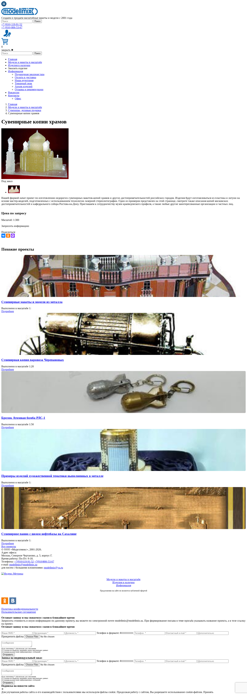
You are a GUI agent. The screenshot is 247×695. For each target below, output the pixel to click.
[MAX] (13, 236)
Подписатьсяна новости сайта (123, 594)
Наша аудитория (24, 80)
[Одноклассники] (8, 236)
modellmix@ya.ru (53, 567)
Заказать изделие (17, 68)
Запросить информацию (15, 226)
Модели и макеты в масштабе (25, 62)
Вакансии (13, 92)
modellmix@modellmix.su (23, 564)
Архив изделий (23, 86)
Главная (12, 59)
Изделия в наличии (19, 65)
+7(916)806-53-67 (44, 561)
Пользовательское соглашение (18, 612)
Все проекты (8, 546)
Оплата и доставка (25, 77)
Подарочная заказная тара (29, 74)
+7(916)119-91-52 (24, 561)
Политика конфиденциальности (19, 608)
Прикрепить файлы (12, 636)
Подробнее (7, 311)
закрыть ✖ (7, 50)
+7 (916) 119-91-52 (11, 24)
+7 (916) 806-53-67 (11, 27)
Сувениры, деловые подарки (24, 110)
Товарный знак (23, 83)
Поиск (37, 21)
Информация (15, 71)
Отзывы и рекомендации (29, 89)
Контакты (13, 95)
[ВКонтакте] (3, 236)
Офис (18, 98)
